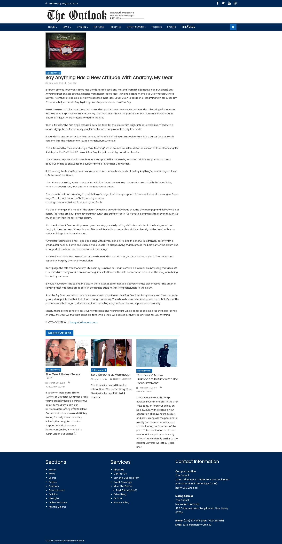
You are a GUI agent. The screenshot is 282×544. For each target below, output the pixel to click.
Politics (157, 27)
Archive (118, 498)
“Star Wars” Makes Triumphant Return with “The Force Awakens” (157, 379)
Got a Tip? (188, 27)
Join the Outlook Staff (126, 477)
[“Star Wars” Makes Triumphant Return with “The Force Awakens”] (157, 353)
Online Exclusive (58, 502)
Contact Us (120, 473)
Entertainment (135, 27)
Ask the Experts (57, 506)
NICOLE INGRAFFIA (122, 379)
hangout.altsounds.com (83, 322)
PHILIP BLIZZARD (144, 391)
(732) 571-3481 (192, 520)
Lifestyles (115, 27)
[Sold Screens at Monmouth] (112, 352)
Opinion (81, 27)
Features (99, 27)
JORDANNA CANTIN (55, 386)
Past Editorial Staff (126, 490)
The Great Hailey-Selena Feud (63, 376)
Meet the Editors (123, 486)
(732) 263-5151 (215, 520)
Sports (171, 27)
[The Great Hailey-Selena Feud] (67, 352)
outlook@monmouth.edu (197, 524)
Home (51, 27)
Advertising (120, 494)
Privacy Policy (121, 502)
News (66, 27)
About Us (119, 469)
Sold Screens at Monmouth (111, 375)
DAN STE (72, 83)
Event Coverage (123, 482)
